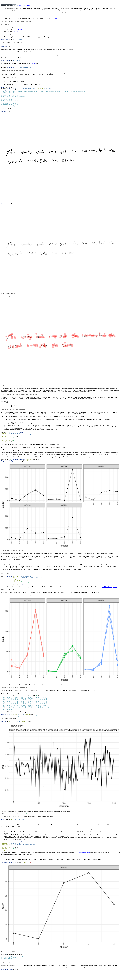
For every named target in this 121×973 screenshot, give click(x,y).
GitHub (34, 63)
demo (55, 18)
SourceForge (17, 31)
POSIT (20, 29)
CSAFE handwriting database (109, 587)
